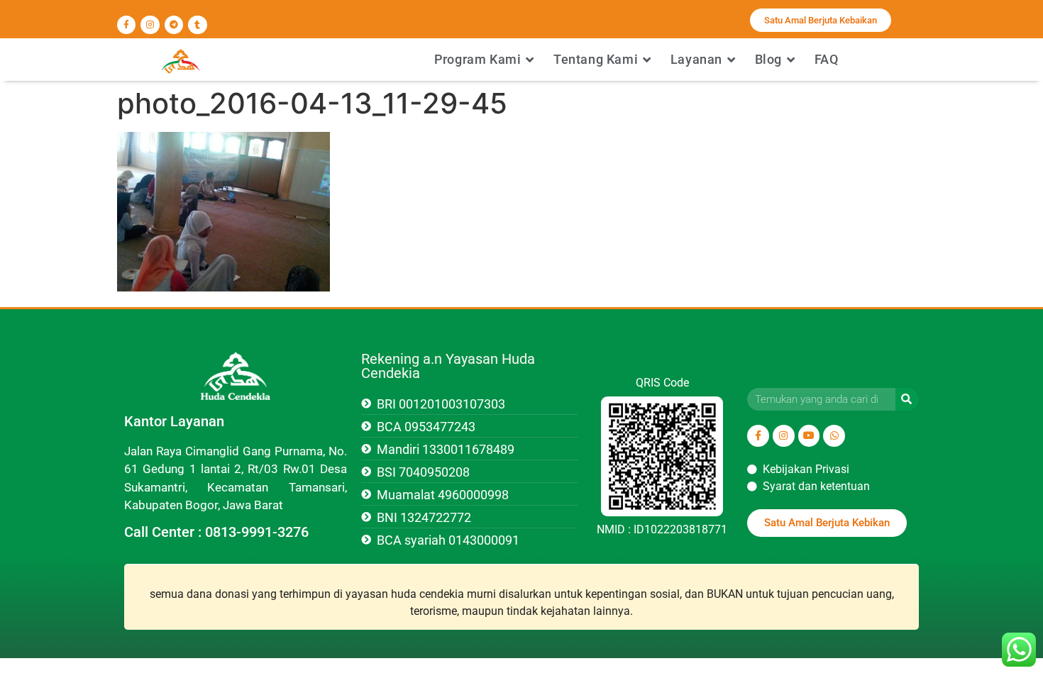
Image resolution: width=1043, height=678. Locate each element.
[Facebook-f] (126, 25)
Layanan (696, 59)
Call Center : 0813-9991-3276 (216, 531)
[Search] (906, 399)
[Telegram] (174, 25)
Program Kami (477, 59)
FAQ (827, 59)
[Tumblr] (197, 25)
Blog (768, 59)
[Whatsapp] (834, 436)
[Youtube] (809, 436)
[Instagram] (149, 25)
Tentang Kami (595, 59)
